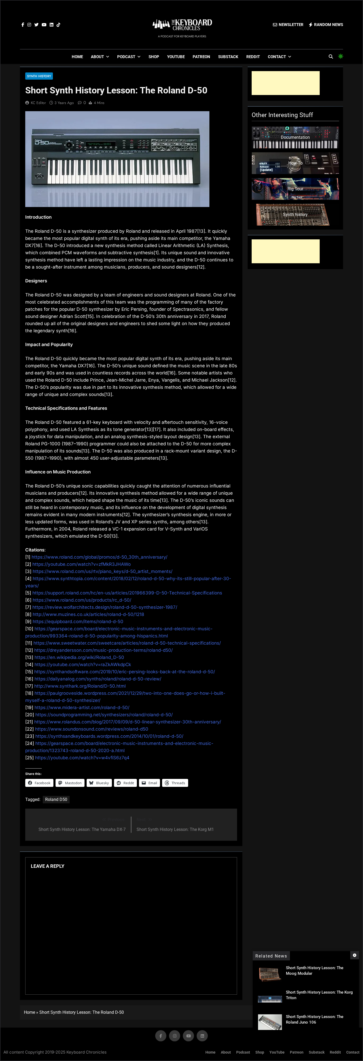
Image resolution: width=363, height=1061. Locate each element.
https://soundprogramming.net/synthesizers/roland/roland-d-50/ (104, 714)
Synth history (39, 76)
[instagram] (29, 25)
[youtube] (44, 25)
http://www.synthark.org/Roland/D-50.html (80, 686)
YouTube (176, 56)
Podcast (126, 56)
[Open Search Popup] (331, 56)
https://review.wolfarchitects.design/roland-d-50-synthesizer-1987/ (104, 607)
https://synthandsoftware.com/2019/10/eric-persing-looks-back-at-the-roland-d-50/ (124, 671)
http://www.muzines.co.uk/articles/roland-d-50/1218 (88, 614)
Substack (228, 56)
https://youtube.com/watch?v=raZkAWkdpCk (83, 664)
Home (77, 56)
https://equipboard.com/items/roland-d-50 (78, 621)
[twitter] (36, 25)
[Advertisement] (286, 83)
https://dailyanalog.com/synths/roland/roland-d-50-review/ (98, 679)
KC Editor (38, 102)
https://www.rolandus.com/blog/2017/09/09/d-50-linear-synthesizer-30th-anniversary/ (127, 721)
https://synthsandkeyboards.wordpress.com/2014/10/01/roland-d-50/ (109, 736)
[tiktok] (58, 25)
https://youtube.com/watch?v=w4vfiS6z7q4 (82, 757)
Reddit (253, 56)
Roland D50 (56, 799)
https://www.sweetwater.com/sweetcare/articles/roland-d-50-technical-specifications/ (127, 643)
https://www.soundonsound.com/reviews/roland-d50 (91, 729)
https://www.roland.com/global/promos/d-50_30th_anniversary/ (99, 557)
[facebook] (23, 25)
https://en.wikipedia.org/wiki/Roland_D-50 (79, 657)
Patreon (201, 56)
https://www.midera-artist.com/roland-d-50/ (82, 707)
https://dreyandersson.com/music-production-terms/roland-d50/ (103, 650)
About (97, 56)
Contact (277, 56)
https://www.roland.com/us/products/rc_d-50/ (82, 600)
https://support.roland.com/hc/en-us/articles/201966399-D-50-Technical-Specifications (127, 593)
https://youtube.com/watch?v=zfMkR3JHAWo (81, 564)
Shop (154, 56)
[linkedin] (51, 25)
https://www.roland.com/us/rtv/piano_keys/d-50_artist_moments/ (102, 571)
